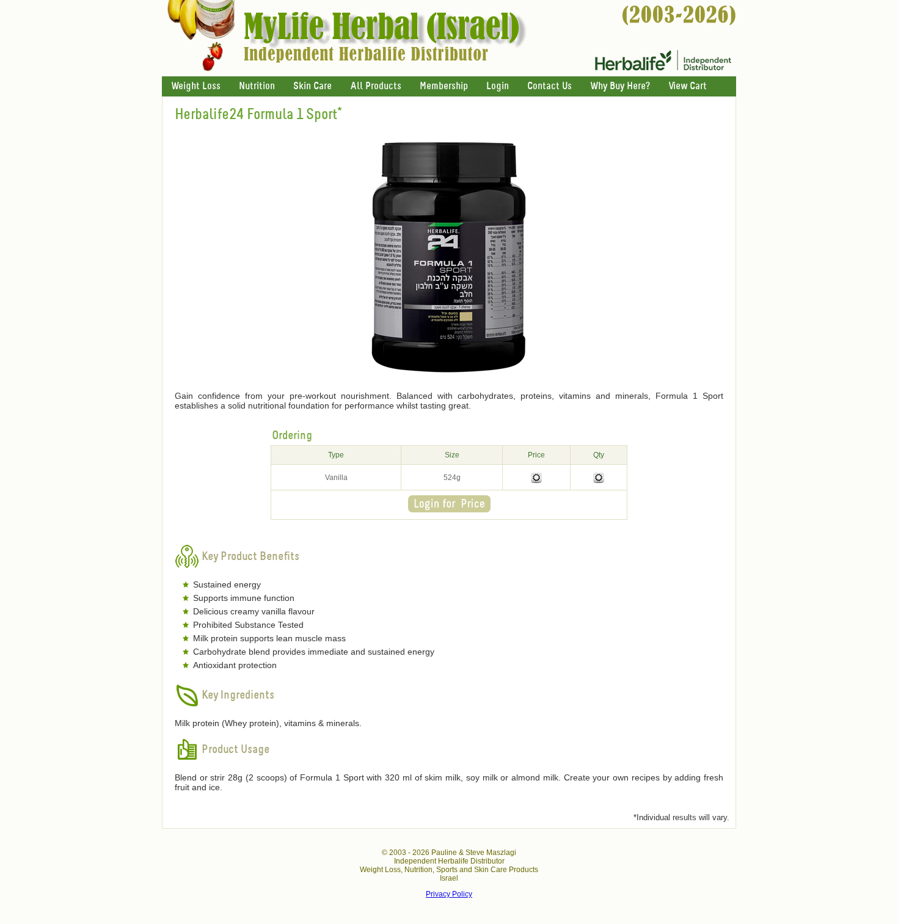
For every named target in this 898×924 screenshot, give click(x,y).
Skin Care (312, 86)
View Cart (687, 86)
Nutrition (257, 86)
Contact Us (549, 86)
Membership (444, 86)
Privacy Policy (449, 894)
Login (497, 86)
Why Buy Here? (620, 86)
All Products (375, 86)
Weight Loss (196, 86)
